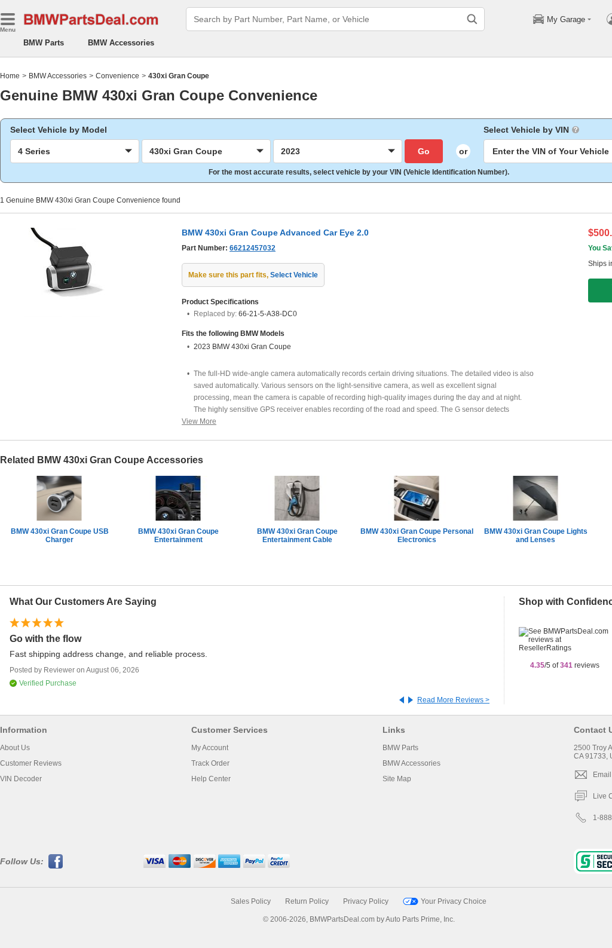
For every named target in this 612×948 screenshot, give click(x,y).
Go (424, 151)
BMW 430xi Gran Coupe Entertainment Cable (297, 535)
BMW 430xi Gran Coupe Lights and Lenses (535, 535)
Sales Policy (251, 901)
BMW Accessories (121, 42)
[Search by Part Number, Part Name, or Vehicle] (472, 19)
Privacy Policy (365, 901)
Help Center (211, 779)
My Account (209, 748)
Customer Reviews (31, 763)
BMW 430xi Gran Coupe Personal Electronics (416, 535)
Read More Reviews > (453, 700)
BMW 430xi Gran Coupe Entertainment (178, 535)
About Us (15, 748)
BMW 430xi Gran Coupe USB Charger (60, 535)
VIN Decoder (21, 779)
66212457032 (253, 248)
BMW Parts (43, 42)
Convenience (117, 76)
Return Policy (307, 901)
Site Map (396, 779)
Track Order (210, 763)
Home (10, 76)
